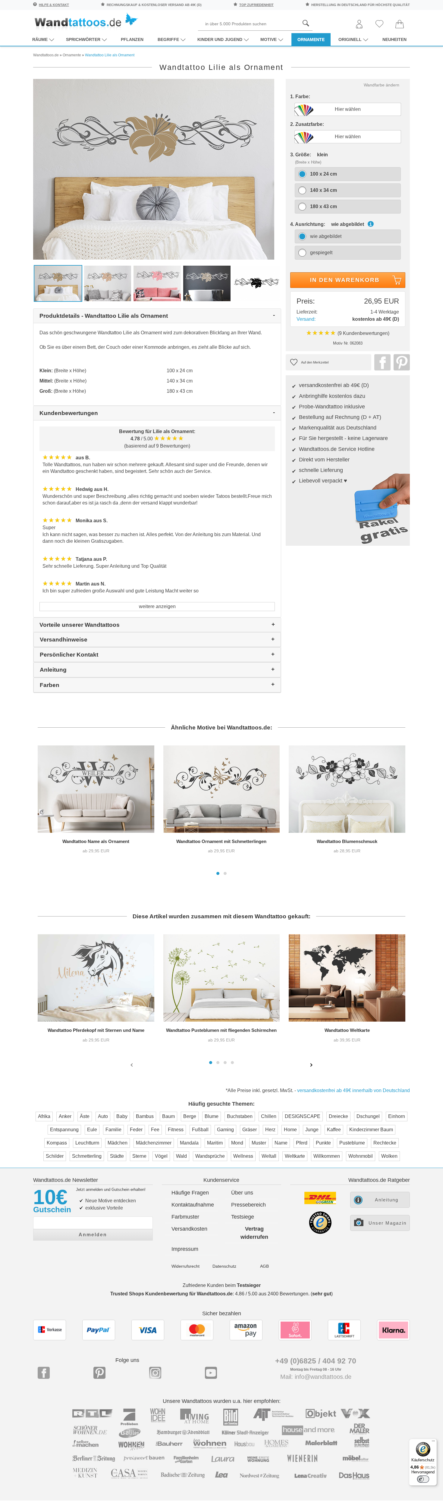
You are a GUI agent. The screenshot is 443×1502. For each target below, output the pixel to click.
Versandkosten (189, 1229)
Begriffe (168, 39)
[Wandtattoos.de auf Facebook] (44, 1373)
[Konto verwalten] (359, 24)
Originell (350, 39)
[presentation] (132, 1064)
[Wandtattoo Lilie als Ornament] (153, 168)
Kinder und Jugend (219, 39)
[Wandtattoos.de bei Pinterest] (99, 1373)
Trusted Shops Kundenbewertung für (171, 1293)
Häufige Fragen (190, 1193)
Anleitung (386, 1199)
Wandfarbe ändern (381, 85)
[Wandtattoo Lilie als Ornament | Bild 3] (157, 283)
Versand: (306, 319)
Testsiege (242, 1217)
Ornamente (311, 39)
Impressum (184, 1249)
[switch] (423, 1479)
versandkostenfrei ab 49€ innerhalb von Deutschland (353, 1090)
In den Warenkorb (345, 280)
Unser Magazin (388, 1223)
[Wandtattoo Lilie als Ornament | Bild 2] (107, 283)
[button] (218, 873)
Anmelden (93, 1234)
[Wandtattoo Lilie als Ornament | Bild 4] (207, 283)
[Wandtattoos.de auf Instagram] (155, 1373)
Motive (268, 39)
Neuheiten (394, 39)
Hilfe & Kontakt (54, 5)
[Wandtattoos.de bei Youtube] (211, 1373)
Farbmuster (185, 1217)
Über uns (242, 1193)
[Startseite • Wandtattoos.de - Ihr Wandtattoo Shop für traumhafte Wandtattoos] (86, 21)
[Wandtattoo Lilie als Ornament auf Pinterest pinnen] (400, 362)
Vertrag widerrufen (254, 1233)
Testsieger (249, 1285)
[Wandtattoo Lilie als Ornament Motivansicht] (256, 283)
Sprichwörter (83, 39)
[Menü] (433, 1442)
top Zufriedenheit (256, 5)
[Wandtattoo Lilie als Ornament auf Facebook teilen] (381, 362)
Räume (40, 39)
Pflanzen (132, 39)
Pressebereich (248, 1205)
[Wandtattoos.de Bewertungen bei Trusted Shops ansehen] (320, 1232)
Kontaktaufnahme (192, 1205)
